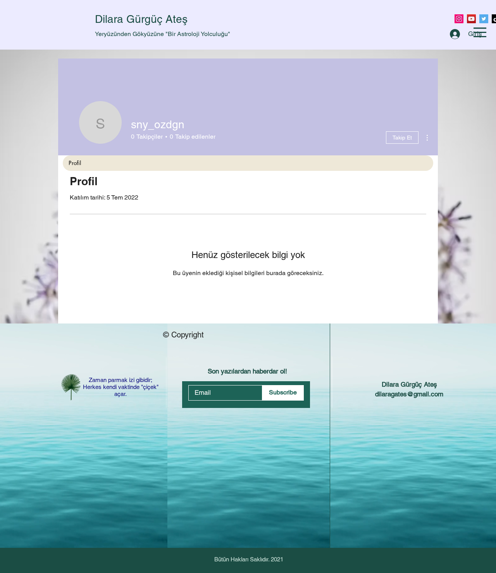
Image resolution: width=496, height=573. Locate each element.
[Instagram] (459, 18)
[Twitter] (483, 18)
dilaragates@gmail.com (409, 394)
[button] (480, 32)
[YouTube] (471, 18)
